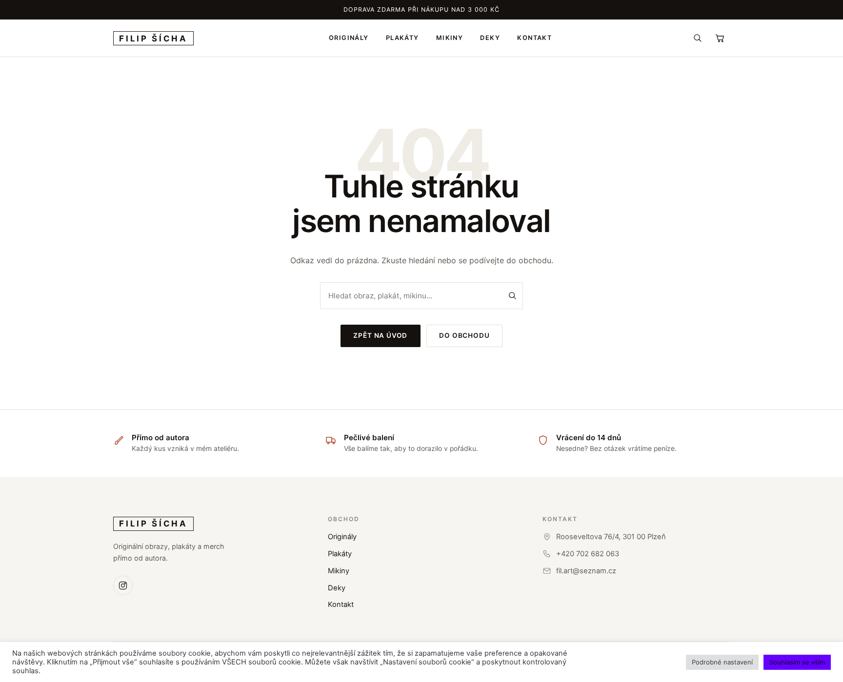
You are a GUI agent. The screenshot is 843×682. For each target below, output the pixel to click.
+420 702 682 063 (587, 553)
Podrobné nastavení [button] (722, 662)
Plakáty (340, 553)
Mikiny (338, 570)
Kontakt (341, 604)
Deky (336, 588)
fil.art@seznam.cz (586, 570)
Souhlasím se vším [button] (797, 662)
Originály (342, 536)
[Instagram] (123, 585)
